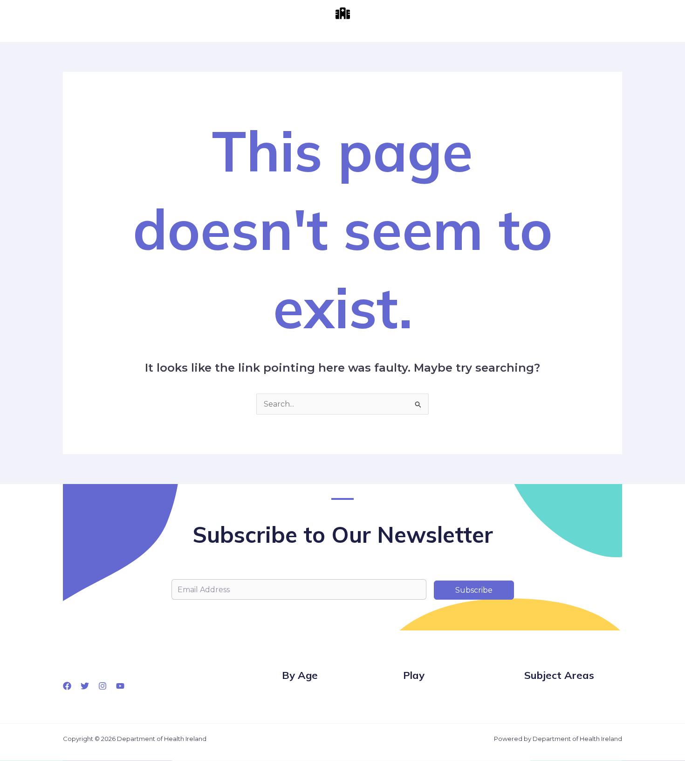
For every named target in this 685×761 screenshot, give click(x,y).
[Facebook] (67, 686)
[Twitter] (85, 686)
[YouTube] (120, 686)
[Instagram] (102, 686)
